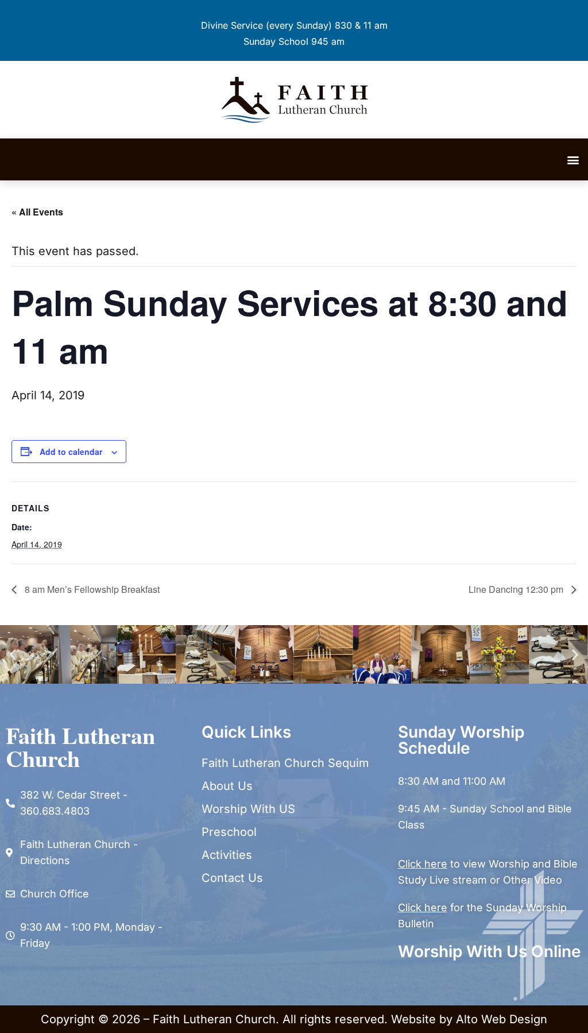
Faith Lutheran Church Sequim (285, 763)
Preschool (229, 832)
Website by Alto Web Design (469, 1019)
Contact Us (232, 878)
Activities (227, 855)
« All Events (37, 211)
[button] (572, 159)
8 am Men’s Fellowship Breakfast (91, 589)
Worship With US (248, 809)
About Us (227, 786)
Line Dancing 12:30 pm (517, 589)
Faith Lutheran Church (80, 746)
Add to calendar (71, 451)
